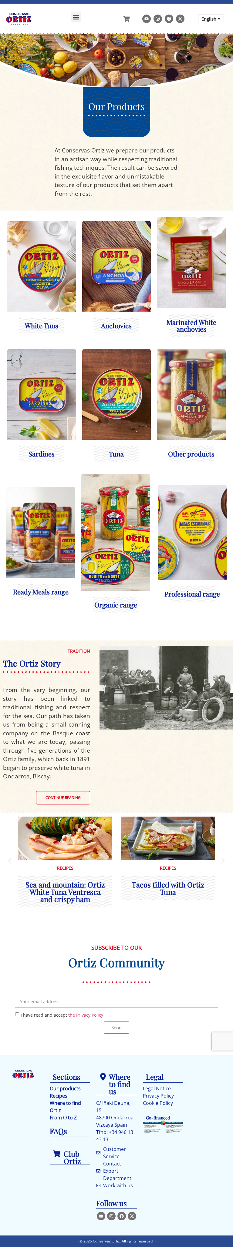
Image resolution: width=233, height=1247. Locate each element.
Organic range (115, 604)
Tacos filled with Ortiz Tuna (168, 888)
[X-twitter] (180, 19)
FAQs (58, 1131)
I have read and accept (62, 1015)
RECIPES (65, 868)
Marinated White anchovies (191, 255)
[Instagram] (158, 19)
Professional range (192, 496)
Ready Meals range (40, 521)
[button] (76, 17)
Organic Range (116, 485)
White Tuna (42, 237)
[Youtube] (146, 19)
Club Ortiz (72, 1157)
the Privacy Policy (85, 1015)
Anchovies (116, 244)
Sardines (42, 379)
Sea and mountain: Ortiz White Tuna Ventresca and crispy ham (65, 892)
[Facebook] (169, 19)
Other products (191, 380)
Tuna (116, 379)
